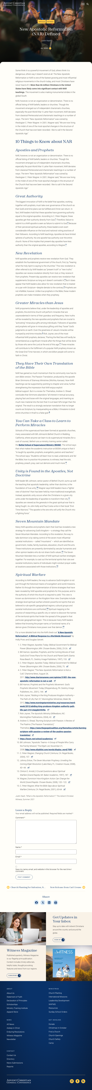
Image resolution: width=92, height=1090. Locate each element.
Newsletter (11, 1039)
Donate (52, 1024)
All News (10, 1024)
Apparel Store (12, 1012)
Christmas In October (58, 1028)
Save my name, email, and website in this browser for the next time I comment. (43, 870)
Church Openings (56, 1035)
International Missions (58, 997)
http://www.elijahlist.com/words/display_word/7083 (48, 749)
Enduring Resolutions (15, 1032)
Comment (20, 818)
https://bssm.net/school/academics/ (36, 739)
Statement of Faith (14, 997)
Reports (10, 1067)
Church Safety (54, 1039)
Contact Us (11, 1055)
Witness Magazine (14, 1036)
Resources (53, 1008)
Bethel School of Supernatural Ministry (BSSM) (40, 445)
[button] (36, 902)
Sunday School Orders (58, 1012)
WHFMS (52, 1004)
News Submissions (15, 1063)
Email (18, 857)
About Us (10, 993)
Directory (10, 1059)
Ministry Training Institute (17, 1008)
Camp (51, 1043)
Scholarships (12, 1004)
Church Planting (55, 993)
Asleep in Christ (13, 1028)
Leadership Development (59, 1001)
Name (18, 847)
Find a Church (54, 1032)
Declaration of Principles (17, 1001)
